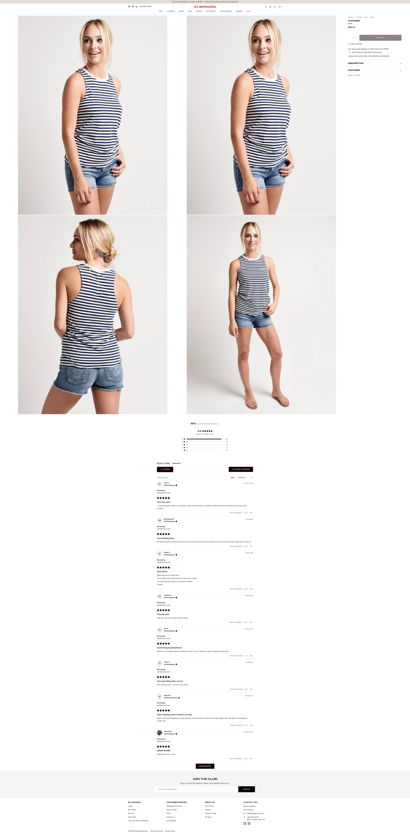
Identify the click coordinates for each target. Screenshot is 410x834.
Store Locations (249, 806)
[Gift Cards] (129, 6)
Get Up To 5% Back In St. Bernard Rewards (221, 2)
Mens (181, 11)
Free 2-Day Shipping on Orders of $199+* (188, 2)
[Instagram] (249, 823)
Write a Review (243, 470)
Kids (190, 11)
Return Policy (172, 810)
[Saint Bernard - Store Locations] (133, 6)
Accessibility (171, 821)
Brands (239, 11)
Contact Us (171, 817)
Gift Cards (132, 817)
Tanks (372, 17)
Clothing (359, 17)
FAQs (169, 813)
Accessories (226, 11)
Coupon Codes (210, 813)
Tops (366, 17)
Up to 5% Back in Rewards (138, 821)
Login (130, 806)
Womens (171, 11)
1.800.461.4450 (253, 817)
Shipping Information (174, 806)
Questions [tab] (177, 463)
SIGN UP (246, 789)
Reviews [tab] (163, 463)
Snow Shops (248, 810)
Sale (249, 11)
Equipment (211, 11)
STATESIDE (354, 21)
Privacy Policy (170, 831)
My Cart (131, 813)
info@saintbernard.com (255, 813)
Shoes (199, 11)
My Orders (132, 810)
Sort (233, 478)
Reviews (208, 817)
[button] (205, 439)
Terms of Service (156, 831)
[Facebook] (244, 823)
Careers (208, 810)
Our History (209, 806)
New (161, 11)
